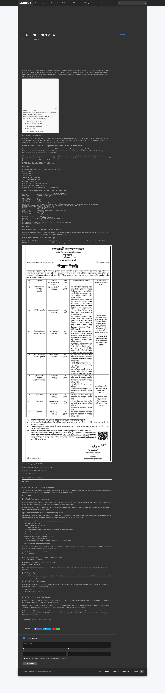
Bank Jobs (65, 3)
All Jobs (36, 3)
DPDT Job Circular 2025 (30, 110)
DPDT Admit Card (31, 128)
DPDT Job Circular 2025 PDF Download (36, 121)
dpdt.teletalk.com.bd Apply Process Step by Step (38, 125)
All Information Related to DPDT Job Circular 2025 (36, 116)
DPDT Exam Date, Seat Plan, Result (35, 131)
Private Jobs (55, 3)
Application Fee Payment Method (34, 126)
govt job (45, 3)
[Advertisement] (82, 19)
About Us (107, 671)
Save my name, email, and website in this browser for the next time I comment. (46, 658)
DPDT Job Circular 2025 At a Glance (33, 114)
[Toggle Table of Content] (55, 108)
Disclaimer (135, 671)
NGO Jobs (75, 3)
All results (100, 3)
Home (99, 671)
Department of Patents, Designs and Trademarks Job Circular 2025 (40, 112)
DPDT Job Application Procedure (34, 123)
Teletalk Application (87, 3)
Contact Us (116, 671)
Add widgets (122, 34)
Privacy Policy (125, 671)
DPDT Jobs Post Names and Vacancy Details (35, 118)
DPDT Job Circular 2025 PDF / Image (33, 120)
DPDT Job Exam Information (33, 130)
